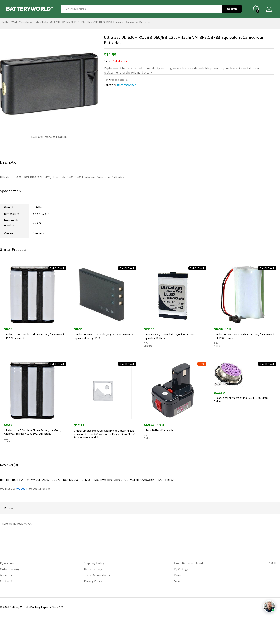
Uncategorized (29, 22)
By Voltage (181, 569)
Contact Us (7, 581)
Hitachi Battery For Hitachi (158, 430)
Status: (108, 61)
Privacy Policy (93, 581)
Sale (177, 581)
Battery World (10, 22)
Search (232, 9)
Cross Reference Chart (188, 563)
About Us (6, 575)
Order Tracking (9, 569)
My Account (7, 563)
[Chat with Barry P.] (269, 606)
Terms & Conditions (97, 575)
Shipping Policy (94, 563)
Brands (178, 575)
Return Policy (93, 569)
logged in (22, 488)
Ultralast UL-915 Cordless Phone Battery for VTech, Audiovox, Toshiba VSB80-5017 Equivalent (32, 431)
